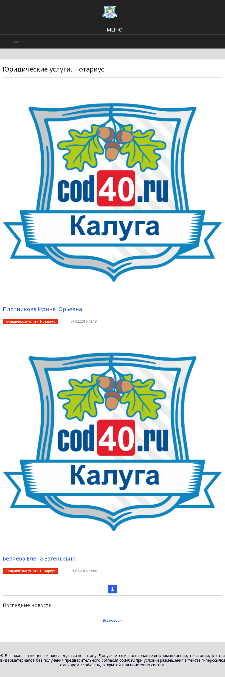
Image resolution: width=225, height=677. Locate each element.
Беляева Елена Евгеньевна (39, 558)
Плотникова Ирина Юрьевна (42, 309)
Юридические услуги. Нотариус (30, 321)
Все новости (112, 620)
